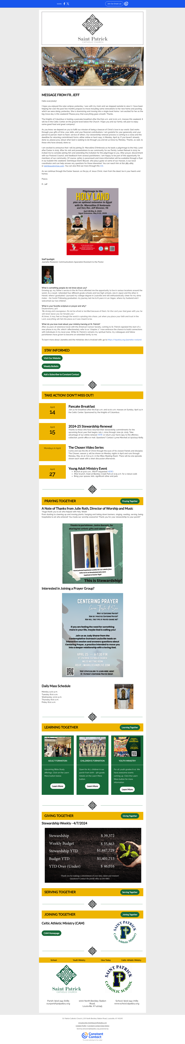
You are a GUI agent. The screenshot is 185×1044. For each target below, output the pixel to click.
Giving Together (130, 816)
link (101, 166)
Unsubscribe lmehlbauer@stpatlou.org (92, 1023)
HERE (100, 435)
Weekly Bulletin (51, 366)
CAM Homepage (51, 933)
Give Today (106, 960)
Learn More (57, 786)
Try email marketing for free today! (92, 1040)
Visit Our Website (52, 358)
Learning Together (130, 727)
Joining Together (130, 914)
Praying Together (130, 501)
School (54, 960)
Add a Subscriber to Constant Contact (61, 374)
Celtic (123, 960)
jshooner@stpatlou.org (91, 1029)
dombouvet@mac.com (54, 166)
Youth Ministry (79, 960)
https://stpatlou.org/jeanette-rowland (125, 340)
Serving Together (129, 892)
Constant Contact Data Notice (98, 1026)
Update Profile (81, 1026)
